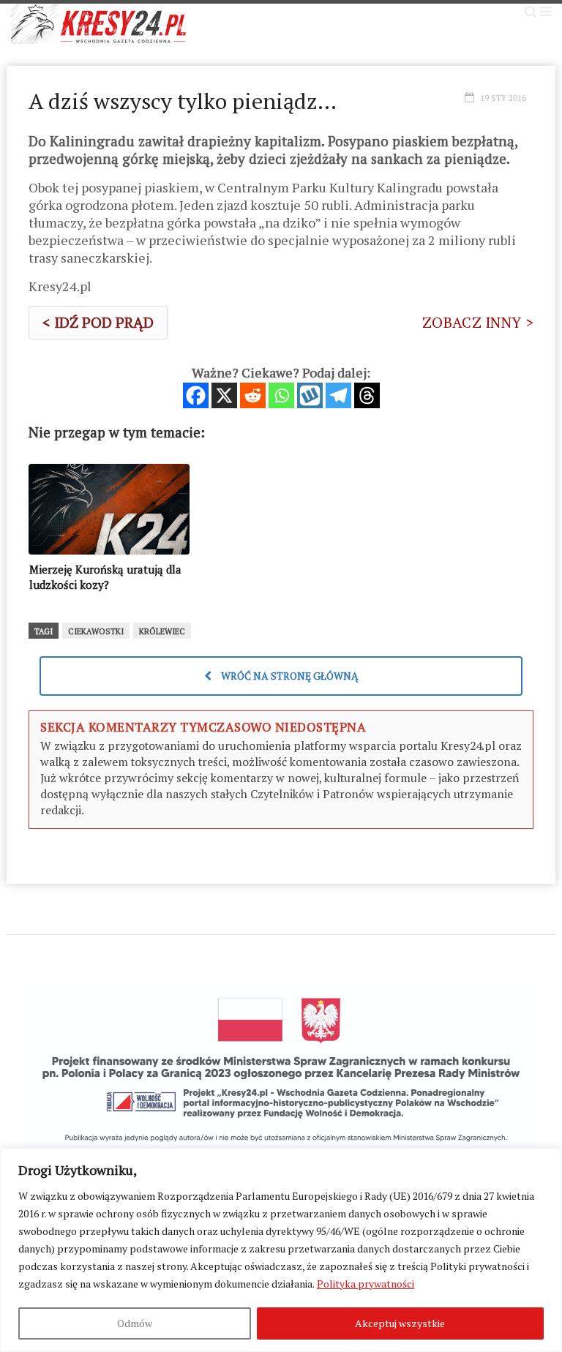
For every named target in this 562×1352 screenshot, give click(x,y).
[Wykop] (310, 395)
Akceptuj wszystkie (400, 1323)
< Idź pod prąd (98, 322)
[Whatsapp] (281, 395)
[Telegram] (338, 395)
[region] (281, 1250)
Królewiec (162, 631)
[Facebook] (196, 395)
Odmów (134, 1323)
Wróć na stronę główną (289, 676)
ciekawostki (96, 631)
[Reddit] (253, 395)
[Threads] (367, 395)
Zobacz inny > (477, 322)
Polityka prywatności (365, 1284)
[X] (224, 395)
